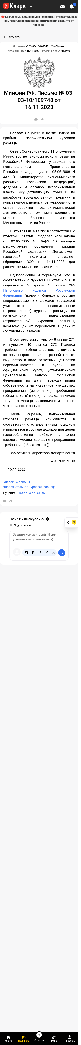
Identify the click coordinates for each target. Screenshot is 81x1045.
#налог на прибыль (17, 482)
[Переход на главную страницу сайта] (14, 6)
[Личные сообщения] (62, 6)
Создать (39, 1040)
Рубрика (9, 493)
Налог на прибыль (31, 493)
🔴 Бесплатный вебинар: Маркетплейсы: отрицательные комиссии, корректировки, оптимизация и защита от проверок (39, 20)
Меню (54, 1041)
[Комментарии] (36, 119)
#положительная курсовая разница (29, 487)
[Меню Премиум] (31, 6)
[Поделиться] (42, 119)
